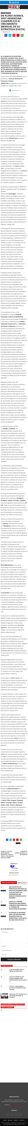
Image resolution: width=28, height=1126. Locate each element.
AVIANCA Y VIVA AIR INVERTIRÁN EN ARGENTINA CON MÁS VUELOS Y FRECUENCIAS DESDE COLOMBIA (7, 854)
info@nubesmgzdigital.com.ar (17, 1104)
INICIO (4, 1120)
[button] (26, 7)
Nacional (8, 13)
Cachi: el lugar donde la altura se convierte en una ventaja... (17, 988)
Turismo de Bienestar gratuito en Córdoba (21, 853)
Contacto (22, 1120)
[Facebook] (7, 1114)
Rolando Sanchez (6, 31)
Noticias (3, 13)
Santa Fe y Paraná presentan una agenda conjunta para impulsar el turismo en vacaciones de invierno (18, 905)
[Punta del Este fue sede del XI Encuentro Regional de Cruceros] (4, 996)
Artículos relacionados (9, 882)
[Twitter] (12, 1114)
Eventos (16, 1120)
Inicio (2, 10)
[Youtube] (20, 1114)
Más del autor (22, 882)
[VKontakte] (16, 1114)
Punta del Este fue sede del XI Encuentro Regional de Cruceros (18, 995)
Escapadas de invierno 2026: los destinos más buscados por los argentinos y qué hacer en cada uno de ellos (18, 916)
